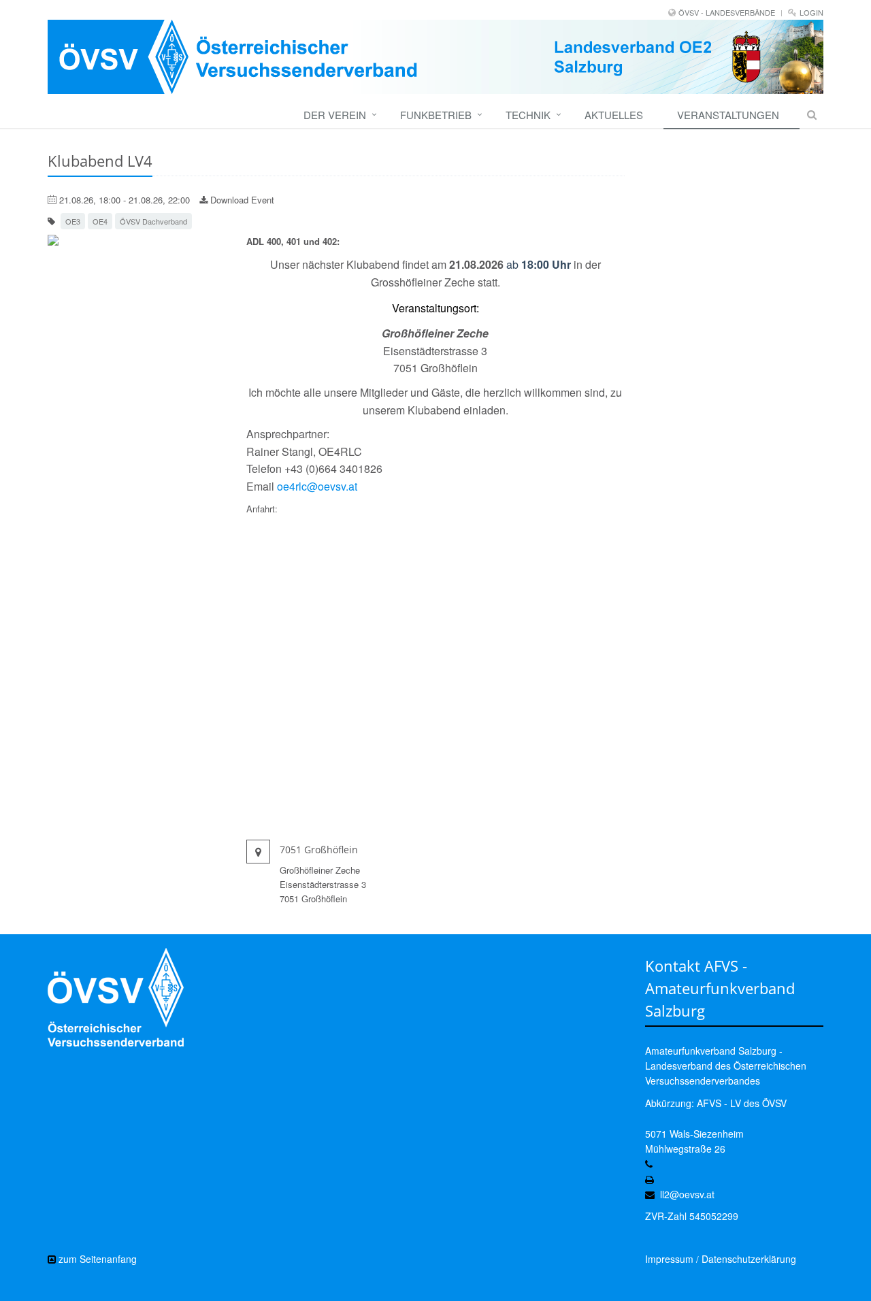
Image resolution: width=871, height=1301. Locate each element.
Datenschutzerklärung (749, 1259)
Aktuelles (614, 115)
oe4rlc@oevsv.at (317, 486)
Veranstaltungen (728, 115)
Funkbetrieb (436, 115)
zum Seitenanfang (96, 1259)
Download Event (241, 199)
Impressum (669, 1259)
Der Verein (334, 115)
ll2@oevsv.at (687, 1194)
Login (811, 12)
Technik (528, 115)
